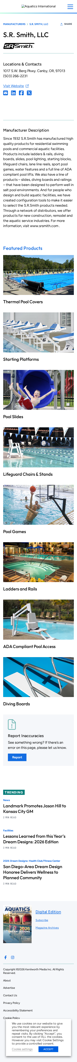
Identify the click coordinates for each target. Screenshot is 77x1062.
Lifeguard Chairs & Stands (28, 474)
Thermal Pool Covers (23, 301)
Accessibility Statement (18, 1010)
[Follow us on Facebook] (5, 957)
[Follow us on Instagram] (12, 957)
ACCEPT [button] (48, 1049)
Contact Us (10, 995)
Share (68, 24)
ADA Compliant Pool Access (29, 646)
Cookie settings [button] (22, 1049)
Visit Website (13, 86)
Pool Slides (13, 416)
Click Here (5, 93)
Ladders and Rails (20, 589)
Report (17, 757)
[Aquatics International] (39, 6)
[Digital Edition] (17, 941)
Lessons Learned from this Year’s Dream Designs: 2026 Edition (34, 838)
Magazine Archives (47, 927)
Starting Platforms (21, 359)
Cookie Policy (11, 1018)
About (7, 980)
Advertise (9, 988)
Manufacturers (14, 24)
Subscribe (42, 920)
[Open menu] (70, 7)
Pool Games (14, 531)
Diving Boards (16, 704)
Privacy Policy (11, 1003)
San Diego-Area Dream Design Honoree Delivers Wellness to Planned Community (32, 872)
